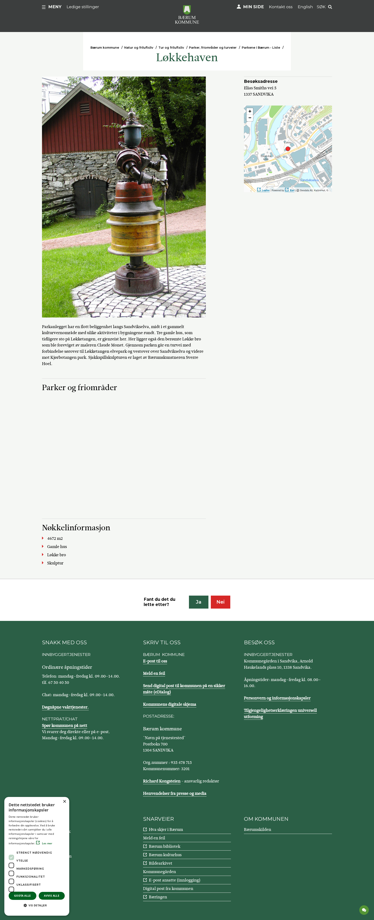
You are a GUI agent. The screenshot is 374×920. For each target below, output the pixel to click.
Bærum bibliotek (164, 846)
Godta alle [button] (22, 896)
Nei (220, 602)
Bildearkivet (160, 863)
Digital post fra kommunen (168, 888)
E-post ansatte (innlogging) (174, 880)
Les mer (46, 843)
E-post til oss (155, 661)
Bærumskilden (257, 829)
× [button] (64, 801)
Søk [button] (321, 6)
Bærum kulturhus (165, 855)
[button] (37, 905)
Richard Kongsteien (162, 781)
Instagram (61, 856)
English (305, 6)
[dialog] (36, 856)
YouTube (60, 844)
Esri (292, 190)
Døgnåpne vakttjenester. (65, 707)
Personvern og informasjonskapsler (277, 698)
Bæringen (158, 897)
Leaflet (266, 190)
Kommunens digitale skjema (169, 704)
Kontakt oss (281, 6)
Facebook (61, 831)
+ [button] (249, 111)
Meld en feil (154, 673)
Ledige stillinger (83, 6)
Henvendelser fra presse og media (174, 793)
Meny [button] (54, 6)
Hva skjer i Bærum (166, 829)
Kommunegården (159, 872)
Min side (253, 6)
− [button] (249, 117)
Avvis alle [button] (51, 896)
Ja (198, 602)
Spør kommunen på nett (64, 725)
